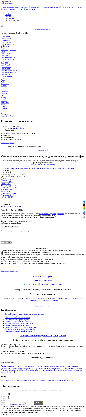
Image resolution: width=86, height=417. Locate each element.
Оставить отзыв (68, 380)
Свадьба (4, 93)
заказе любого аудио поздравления (51, 214)
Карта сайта (14, 9)
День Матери (5, 74)
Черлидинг (43, 368)
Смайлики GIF (9, 187)
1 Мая (3, 52)
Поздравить (24, 7)
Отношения (38, 366)
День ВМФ (5, 61)
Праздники (38, 298)
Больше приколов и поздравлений (43, 164)
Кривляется (5, 103)
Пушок (3, 80)
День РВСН (5, 78)
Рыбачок (4, 86)
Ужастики (59, 366)
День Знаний (5, 65)
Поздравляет (5, 36)
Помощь (60, 380)
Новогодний (5, 40)
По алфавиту (31, 380)
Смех (3, 95)
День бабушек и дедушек (10, 70)
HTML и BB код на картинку (43, 277)
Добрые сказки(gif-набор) (72, 368)
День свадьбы (6, 38)
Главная (3, 7)
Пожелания (7, 195)
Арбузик (4, 82)
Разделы (10, 7)
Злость (3, 97)
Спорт (35, 368)
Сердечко (4, 91)
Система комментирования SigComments (11, 390)
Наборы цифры (49, 366)
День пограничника (8, 57)
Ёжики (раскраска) (7, 366)
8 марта (3, 48)
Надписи (57, 7)
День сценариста (7, 42)
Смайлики (52, 298)
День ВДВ (4, 63)
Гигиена (4, 108)
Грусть (3, 106)
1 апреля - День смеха (8, 50)
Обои (6, 184)
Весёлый (4, 101)
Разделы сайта (21, 380)
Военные (75, 366)
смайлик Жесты (19, 128)
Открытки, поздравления (10, 271)
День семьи (5, 55)
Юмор (5, 191)
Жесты (3, 104)
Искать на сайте (6, 172)
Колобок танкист (7, 368)
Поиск (21, 9)
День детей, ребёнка (8, 59)
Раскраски (7, 189)
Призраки (4, 114)
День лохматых (6, 76)
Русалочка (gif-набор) (8, 370)
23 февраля (5, 46)
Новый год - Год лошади (24, 366)
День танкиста (6, 67)
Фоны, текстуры (69, 298)
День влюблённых (7, 44)
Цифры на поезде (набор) (63, 370)
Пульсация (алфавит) (54, 368)
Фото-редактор (51, 380)
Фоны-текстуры (8, 186)
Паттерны (7, 182)
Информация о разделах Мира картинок (43, 335)
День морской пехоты (8, 72)
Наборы (7, 197)
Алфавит (16, 7)
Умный (3, 99)
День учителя (5, 69)
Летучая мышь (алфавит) (23, 368)
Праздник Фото (9, 193)
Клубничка (5, 84)
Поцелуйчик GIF (7, 116)
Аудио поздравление (8, 380)
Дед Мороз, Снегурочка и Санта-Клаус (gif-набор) (35, 370)
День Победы (5, 53)
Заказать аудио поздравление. (11, 206)
